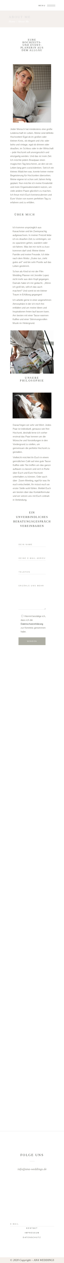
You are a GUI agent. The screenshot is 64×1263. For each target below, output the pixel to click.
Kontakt (32, 1228)
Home (12, 21)
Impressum (32, 1233)
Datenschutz (32, 1237)
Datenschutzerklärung (32, 624)
